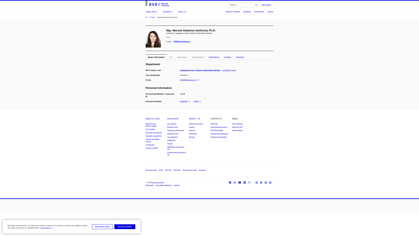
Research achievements (175, 130)
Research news (172, 127)
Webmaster (150, 185)
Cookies (176, 185)
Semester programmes (154, 136)
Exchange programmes (154, 132)
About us (194, 119)
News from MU (237, 127)
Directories (214, 124)
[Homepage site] (157, 3)
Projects (227, 57)
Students (247, 12)
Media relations (237, 130)
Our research (171, 124)
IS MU (196, 101)
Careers (192, 127)
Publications (214, 57)
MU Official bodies (217, 130)
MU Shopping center (190, 170)
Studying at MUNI (152, 148)
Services (192, 137)
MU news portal (151, 170)
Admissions (153, 119)
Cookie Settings (45, 228)
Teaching (240, 57)
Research (173, 119)
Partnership (193, 133)
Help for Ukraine (233, 12)
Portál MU (184, 101)
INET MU (168, 170)
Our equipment (172, 137)
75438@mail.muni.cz (181, 42)
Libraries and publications (219, 133)
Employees (259, 12)
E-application (150, 145)
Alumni (270, 12)
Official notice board (196, 124)
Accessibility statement (164, 185)
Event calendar (237, 124)
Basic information (156, 57)
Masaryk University (157, 182)
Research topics (172, 133)
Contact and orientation (219, 137)
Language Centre (229, 70)
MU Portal (177, 170)
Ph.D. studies (150, 129)
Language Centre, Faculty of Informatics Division (200, 70)
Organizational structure (219, 127)
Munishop (202, 170)
